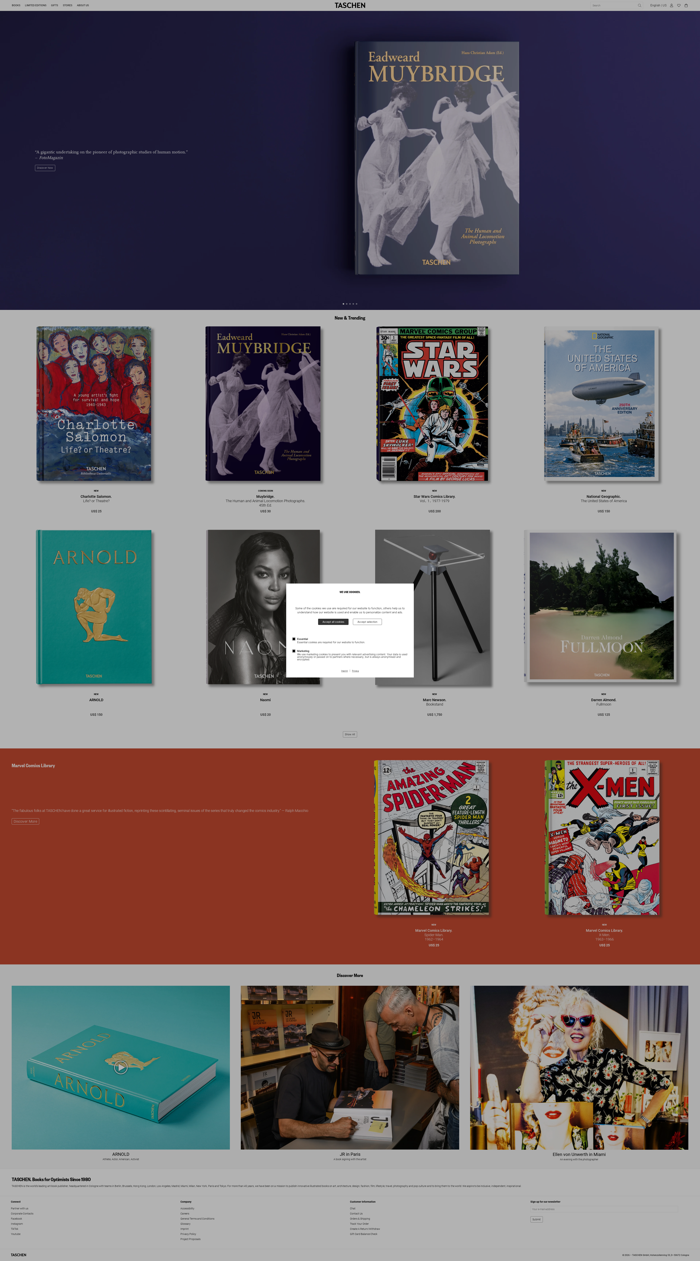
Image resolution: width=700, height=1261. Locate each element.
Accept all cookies (333, 621)
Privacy (355, 671)
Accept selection (367, 621)
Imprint (344, 671)
